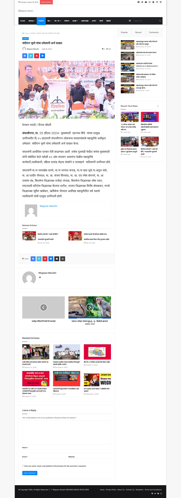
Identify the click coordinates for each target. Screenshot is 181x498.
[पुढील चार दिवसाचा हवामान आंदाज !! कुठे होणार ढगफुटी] (130, 142)
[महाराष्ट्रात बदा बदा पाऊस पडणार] (127, 55)
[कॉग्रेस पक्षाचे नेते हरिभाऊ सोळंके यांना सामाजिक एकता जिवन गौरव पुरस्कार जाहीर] (75, 235)
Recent (138, 32)
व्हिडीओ (108, 21)
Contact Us (130, 490)
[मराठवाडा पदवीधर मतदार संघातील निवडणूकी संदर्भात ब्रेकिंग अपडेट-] (66, 352)
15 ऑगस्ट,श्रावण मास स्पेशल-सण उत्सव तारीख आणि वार (128, 127)
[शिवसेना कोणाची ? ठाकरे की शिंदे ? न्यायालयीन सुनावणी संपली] (29, 235)
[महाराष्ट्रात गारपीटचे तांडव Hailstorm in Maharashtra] (127, 66)
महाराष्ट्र (31, 21)
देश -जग (57, 21)
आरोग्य (94, 21)
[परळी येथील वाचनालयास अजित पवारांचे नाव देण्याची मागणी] (35, 352)
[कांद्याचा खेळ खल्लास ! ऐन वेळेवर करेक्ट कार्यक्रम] (127, 77)
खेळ (48, 21)
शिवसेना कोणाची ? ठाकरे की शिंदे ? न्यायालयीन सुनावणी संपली (149, 151)
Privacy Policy (111, 490)
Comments (154, 32)
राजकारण (41, 21)
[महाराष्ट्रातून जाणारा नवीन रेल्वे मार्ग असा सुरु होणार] (127, 88)
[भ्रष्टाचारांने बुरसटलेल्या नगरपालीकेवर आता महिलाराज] (66, 378)
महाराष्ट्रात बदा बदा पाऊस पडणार (146, 52)
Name (25, 447)
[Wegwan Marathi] (25, 10)
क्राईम (74, 21)
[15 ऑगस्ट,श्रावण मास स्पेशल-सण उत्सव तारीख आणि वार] (130, 117)
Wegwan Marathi (33, 49)
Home (22, 21)
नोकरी (101, 21)
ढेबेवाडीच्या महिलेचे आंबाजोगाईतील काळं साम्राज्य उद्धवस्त (149, 127)
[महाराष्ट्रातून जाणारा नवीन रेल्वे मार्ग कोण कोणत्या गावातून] (127, 45)
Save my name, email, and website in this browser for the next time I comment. (55, 466)
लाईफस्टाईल (85, 21)
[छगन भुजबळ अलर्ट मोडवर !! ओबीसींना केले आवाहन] (97, 378)
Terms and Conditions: (153, 490)
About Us (121, 490)
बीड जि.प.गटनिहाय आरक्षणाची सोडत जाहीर (97, 362)
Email (25, 457)
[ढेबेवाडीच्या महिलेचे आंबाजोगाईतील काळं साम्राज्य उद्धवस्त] (150, 117)
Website (71, 457)
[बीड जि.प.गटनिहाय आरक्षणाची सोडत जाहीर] (97, 352)
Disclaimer (139, 490)
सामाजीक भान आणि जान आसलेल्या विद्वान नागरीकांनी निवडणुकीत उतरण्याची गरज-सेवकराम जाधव (34, 391)
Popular (124, 32)
